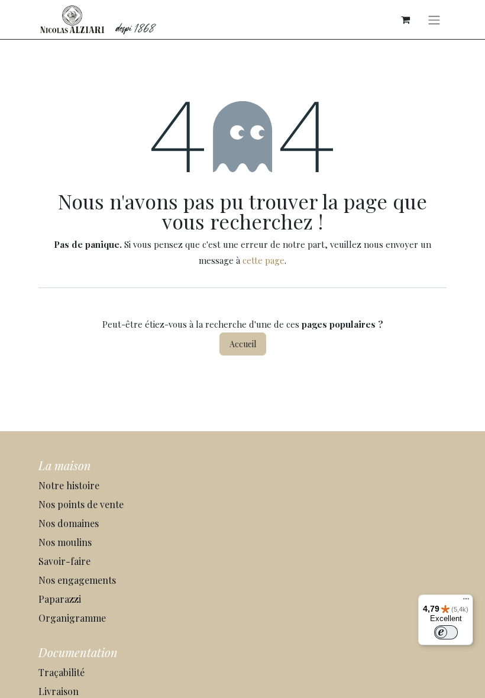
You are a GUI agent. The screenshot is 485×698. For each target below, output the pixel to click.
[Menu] (466, 601)
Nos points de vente (81, 504)
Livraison (59, 691)
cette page (263, 260)
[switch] (446, 632)
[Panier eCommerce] (405, 19)
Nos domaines (69, 523)
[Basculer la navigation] (434, 20)
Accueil (242, 344)
